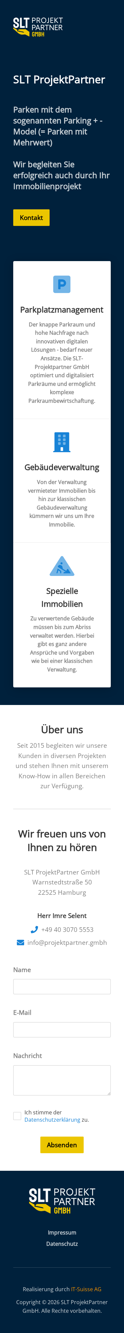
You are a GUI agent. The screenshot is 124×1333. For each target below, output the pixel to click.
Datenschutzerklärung (52, 1119)
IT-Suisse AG (86, 1289)
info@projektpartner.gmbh (67, 942)
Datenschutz (62, 1243)
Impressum (62, 1232)
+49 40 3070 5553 (67, 929)
